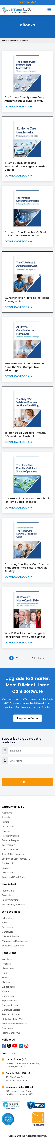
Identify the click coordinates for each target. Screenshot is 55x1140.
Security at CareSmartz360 (16, 858)
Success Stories (10, 1005)
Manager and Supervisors (15, 940)
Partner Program (11, 835)
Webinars (7, 958)
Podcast (6, 963)
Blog (4, 972)
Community (8, 995)
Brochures (7, 1028)
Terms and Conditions (13, 877)
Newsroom (8, 968)
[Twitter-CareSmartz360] (9, 1045)
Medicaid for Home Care (15, 1023)
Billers (5, 922)
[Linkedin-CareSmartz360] (21, 1045)
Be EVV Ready (27, 2)
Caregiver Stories (11, 1009)
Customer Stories (11, 849)
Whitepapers (8, 986)
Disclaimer (7, 872)
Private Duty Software (13, 904)
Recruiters (7, 927)
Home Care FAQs (11, 1032)
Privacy (6, 867)
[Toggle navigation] (49, 9)
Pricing (5, 821)
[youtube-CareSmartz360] (14, 1045)
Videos (5, 991)
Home (4, 40)
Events (5, 977)
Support (6, 830)
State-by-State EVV (12, 1018)
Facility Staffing (10, 899)
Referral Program (11, 840)
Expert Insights (10, 1000)
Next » (40, 658)
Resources (14, 40)
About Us (7, 812)
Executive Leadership (13, 945)
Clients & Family (10, 936)
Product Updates (11, 1014)
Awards (6, 817)
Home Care (8, 890)
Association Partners (13, 854)
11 (33, 658)
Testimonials (8, 844)
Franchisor (7, 895)
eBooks (6, 982)
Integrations (8, 826)
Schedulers (7, 917)
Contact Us (8, 863)
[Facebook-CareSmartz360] (4, 1045)
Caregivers (7, 931)
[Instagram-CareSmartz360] (26, 1045)
